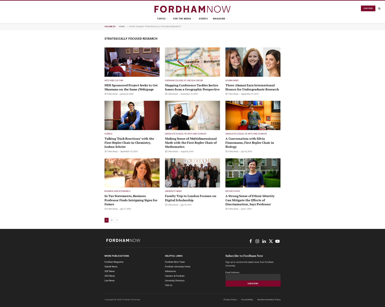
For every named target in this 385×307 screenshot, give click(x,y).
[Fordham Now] (192, 8)
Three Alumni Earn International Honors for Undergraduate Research (252, 87)
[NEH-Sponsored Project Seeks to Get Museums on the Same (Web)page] (132, 62)
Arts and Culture (114, 80)
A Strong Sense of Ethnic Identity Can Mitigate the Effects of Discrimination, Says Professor (249, 200)
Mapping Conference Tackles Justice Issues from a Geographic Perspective (192, 87)
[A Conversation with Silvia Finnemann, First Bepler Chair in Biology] (252, 115)
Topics (161, 18)
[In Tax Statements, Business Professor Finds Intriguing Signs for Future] (132, 173)
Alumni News (232, 80)
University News (173, 191)
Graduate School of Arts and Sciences (185, 133)
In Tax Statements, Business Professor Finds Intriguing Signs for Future (131, 200)
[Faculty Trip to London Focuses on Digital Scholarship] (192, 173)
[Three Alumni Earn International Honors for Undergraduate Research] (252, 62)
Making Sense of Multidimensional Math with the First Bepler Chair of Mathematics (191, 143)
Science (108, 133)
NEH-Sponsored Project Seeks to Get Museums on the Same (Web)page (131, 87)
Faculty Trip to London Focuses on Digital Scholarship (190, 198)
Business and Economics (117, 191)
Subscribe (368, 8)
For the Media (182, 18)
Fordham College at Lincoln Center (184, 80)
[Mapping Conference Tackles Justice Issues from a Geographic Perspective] (192, 62)
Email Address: (232, 272)
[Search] (379, 8)
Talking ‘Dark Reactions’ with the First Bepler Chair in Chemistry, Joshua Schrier (129, 143)
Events (203, 18)
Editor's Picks (232, 191)
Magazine (219, 18)
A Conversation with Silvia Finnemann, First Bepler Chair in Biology (249, 143)
